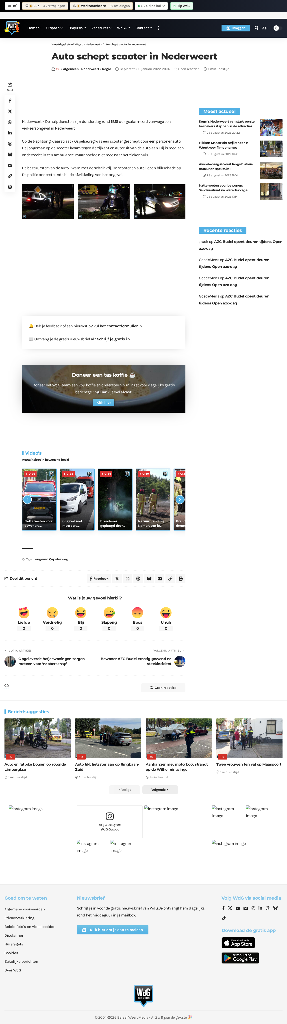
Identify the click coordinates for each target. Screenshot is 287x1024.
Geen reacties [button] (165, 688)
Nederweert (90, 69)
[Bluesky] (275, 908)
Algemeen (71, 69)
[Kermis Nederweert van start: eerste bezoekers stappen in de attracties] (271, 127)
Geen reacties (188, 69)
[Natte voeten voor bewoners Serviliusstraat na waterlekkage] (271, 191)
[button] (158, 28)
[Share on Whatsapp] (9, 122)
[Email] (9, 165)
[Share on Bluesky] (9, 154)
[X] (230, 908)
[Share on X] (9, 111)
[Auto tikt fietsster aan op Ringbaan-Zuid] (108, 738)
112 (58, 69)
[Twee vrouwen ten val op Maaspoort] (249, 738)
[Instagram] (253, 908)
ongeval (41, 559)
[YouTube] (238, 908)
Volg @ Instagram (110, 827)
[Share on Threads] (9, 143)
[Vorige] (27, 499)
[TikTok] (224, 918)
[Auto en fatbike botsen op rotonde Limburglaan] (37, 738)
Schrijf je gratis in (113, 339)
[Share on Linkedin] (9, 132)
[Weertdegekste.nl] (12, 28)
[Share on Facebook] (9, 100)
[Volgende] (180, 499)
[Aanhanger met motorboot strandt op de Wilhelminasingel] (179, 738)
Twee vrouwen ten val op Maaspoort (248, 764)
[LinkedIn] (260, 908)
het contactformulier (119, 326)
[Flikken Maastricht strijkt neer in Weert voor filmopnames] (271, 149)
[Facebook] (223, 908)
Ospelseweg (58, 559)
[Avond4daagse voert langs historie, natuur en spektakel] (271, 170)
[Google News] (246, 908)
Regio (106, 69)
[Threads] (267, 908)
